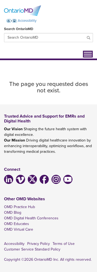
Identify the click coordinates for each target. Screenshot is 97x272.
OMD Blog (12, 212)
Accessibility (26, 21)
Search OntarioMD (18, 29)
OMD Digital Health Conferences (31, 218)
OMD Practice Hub (19, 207)
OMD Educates (16, 224)
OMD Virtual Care (18, 229)
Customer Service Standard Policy (32, 249)
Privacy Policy (38, 243)
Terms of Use (64, 243)
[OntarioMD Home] (22, 10)
